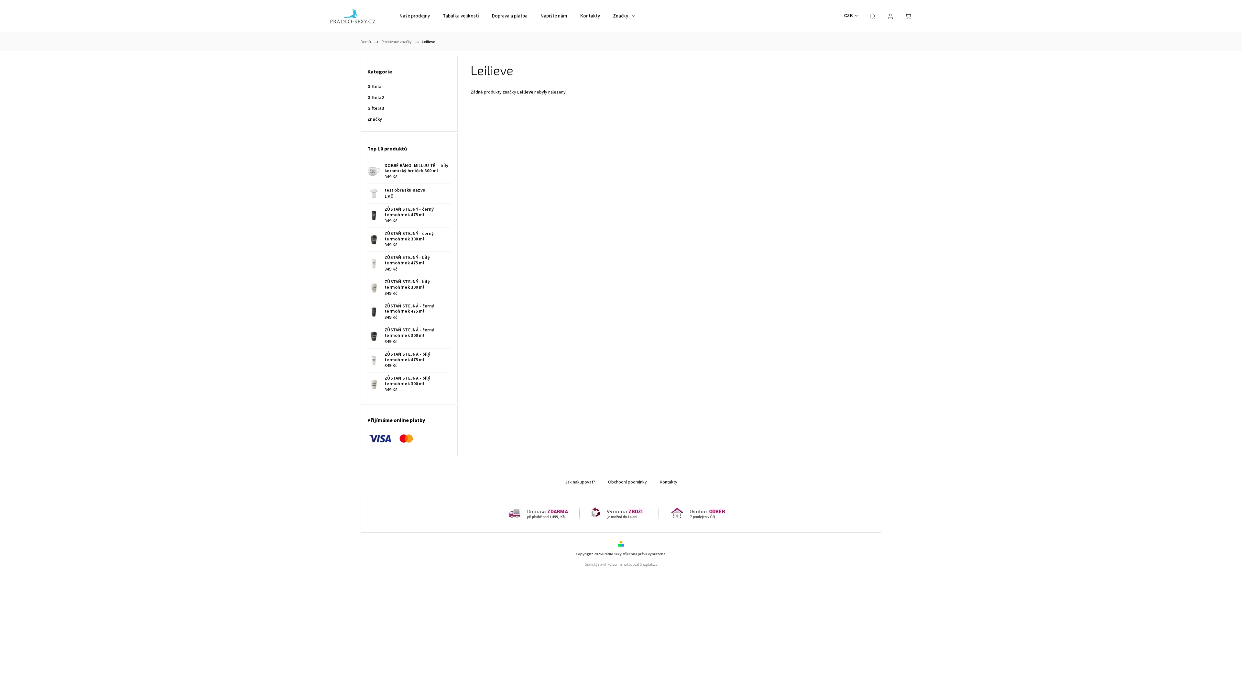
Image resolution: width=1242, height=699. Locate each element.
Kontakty (668, 482)
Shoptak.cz (649, 564)
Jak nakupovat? (580, 482)
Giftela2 (375, 97)
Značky (374, 119)
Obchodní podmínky (627, 482)
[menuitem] (414, 16)
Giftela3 (375, 108)
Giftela (374, 86)
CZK (848, 15)
